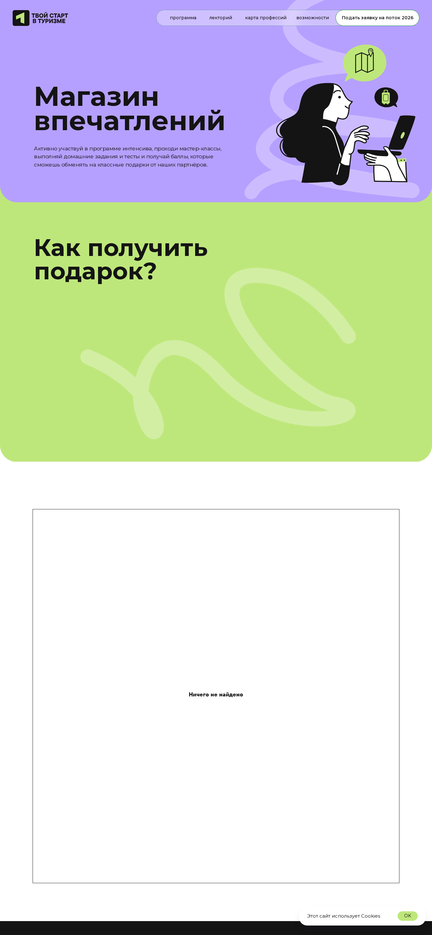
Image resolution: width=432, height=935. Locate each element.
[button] (423, 10)
